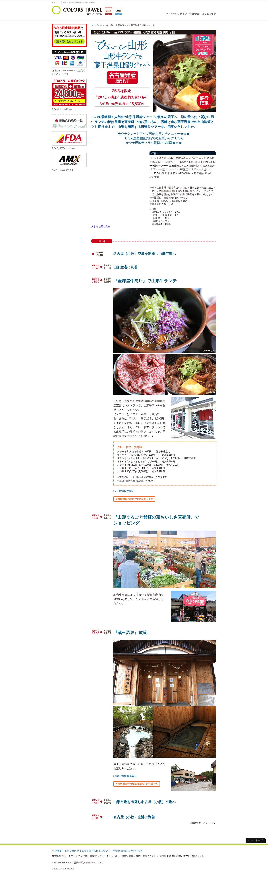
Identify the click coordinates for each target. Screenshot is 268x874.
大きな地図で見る (100, 226)
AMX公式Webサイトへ (64, 170)
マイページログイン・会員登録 (182, 13)
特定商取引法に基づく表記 (127, 850)
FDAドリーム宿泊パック (65, 109)
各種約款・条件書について (96, 850)
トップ (94, 25)
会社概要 (57, 850)
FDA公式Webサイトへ (64, 148)
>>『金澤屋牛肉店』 (125, 491)
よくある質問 (209, 13)
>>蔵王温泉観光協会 (125, 775)
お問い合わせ (72, 850)
